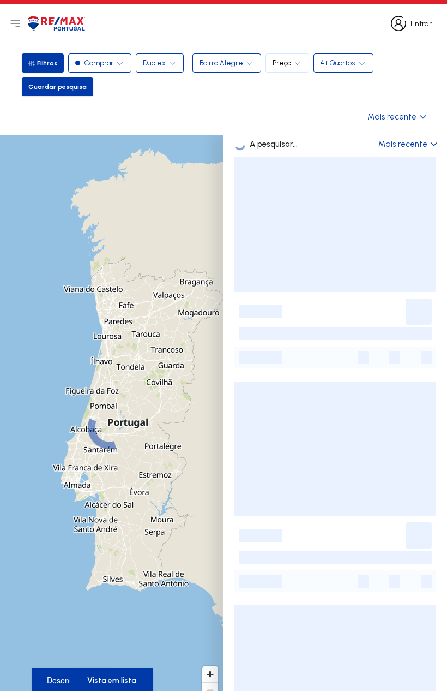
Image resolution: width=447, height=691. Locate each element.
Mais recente (391, 116)
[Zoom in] (210, 674)
